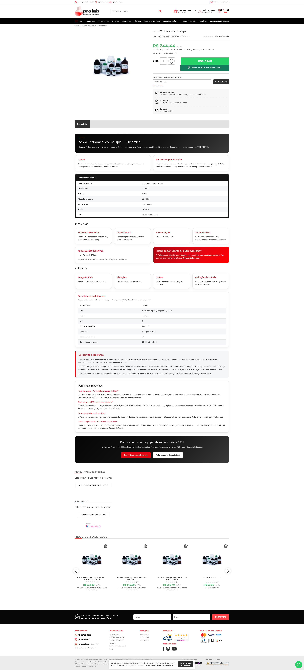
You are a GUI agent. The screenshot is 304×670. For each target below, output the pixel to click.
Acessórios (126, 21)
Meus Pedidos (144, 640)
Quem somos (114, 634)
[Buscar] (160, 11)
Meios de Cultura (189, 21)
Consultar (221, 82)
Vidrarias (115, 21)
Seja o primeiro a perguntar (93, 485)
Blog (111, 649)
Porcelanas (203, 21)
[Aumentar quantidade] (171, 63)
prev (76, 571)
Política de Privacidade (163, 665)
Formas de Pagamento (118, 646)
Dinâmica (185, 36)
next (228, 571)
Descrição (82, 124)
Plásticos (137, 21)
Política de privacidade (117, 637)
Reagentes (103, 26)
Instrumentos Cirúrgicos (219, 21)
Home (77, 26)
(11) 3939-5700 (103, 2)
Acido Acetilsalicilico (212, 577)
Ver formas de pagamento (164, 53)
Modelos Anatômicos (152, 21)
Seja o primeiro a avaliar (93, 515)
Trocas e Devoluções (116, 640)
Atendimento (144, 634)
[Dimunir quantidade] (171, 59)
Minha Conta (144, 637)
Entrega (112, 643)
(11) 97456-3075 (117, 2)
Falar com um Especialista (168, 455)
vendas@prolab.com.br (85, 2)
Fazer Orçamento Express (136, 455)
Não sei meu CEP (158, 85)
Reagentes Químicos (171, 21)
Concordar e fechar (185, 664)
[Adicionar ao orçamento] (204, 68)
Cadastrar (220, 617)
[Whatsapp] (298, 664)
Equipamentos (103, 21)
